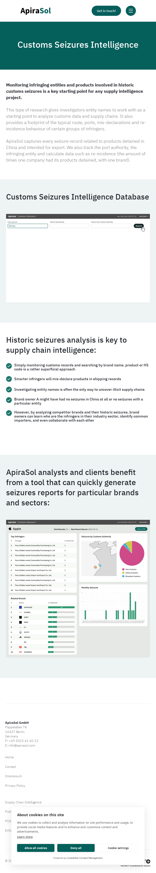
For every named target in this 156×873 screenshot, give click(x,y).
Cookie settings (118, 848)
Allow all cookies (36, 848)
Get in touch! (106, 11)
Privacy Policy (15, 785)
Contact (10, 767)
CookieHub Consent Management (85, 857)
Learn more (25, 837)
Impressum (13, 776)
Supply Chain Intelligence (23, 802)
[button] (131, 11)
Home (9, 757)
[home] (35, 10)
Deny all (76, 848)
